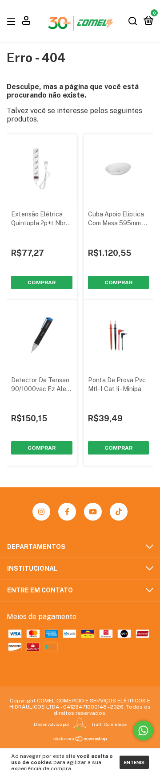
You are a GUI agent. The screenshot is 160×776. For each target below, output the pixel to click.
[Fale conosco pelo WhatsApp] (143, 731)
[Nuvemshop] (80, 739)
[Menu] (13, 21)
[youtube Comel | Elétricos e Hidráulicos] (93, 512)
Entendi (134, 762)
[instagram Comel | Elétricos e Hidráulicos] (41, 512)
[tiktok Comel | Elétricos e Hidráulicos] (119, 512)
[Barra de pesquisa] (132, 21)
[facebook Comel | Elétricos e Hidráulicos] (67, 512)
